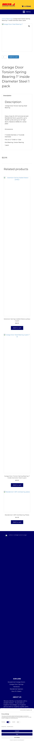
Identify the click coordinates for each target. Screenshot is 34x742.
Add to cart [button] (17, 328)
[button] (29, 26)
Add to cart (13, 57)
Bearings (9, 18)
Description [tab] (7, 95)
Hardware (16, 686)
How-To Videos (16, 691)
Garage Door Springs (16, 684)
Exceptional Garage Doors (16, 682)
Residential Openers (16, 689)
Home (4, 18)
